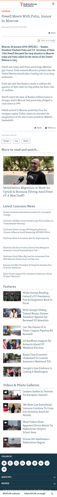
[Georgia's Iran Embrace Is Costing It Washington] (12, 372)
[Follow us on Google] (22, 463)
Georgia (6, 11)
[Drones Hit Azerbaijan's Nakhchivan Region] (12, 442)
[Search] (52, 493)
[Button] (52, 33)
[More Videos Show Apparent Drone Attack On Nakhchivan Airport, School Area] (12, 425)
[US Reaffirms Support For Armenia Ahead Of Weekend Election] (12, 344)
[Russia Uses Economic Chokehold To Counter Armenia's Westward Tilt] (12, 358)
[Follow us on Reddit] (10, 463)
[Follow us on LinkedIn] (40, 463)
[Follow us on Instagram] (16, 463)
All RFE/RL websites (11, 494)
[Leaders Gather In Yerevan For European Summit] (12, 395)
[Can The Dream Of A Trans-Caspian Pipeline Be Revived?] (12, 331)
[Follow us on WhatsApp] (47, 463)
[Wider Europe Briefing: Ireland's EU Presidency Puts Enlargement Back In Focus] (12, 296)
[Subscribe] (4, 469)
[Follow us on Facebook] (34, 463)
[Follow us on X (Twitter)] (28, 463)
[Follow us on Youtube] (4, 463)
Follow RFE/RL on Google (34, 494)
